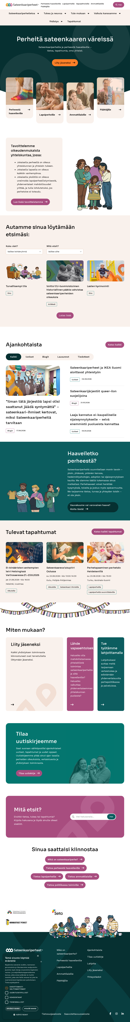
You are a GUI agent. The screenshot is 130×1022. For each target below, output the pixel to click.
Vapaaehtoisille (82, 4)
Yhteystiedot (94, 977)
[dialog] (22, 986)
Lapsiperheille (68, 4)
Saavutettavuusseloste (77, 1014)
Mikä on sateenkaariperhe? (67, 952)
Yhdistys (54, 21)
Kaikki (13, 356)
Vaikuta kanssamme (105, 13)
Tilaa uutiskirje (95, 956)
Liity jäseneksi (95, 970)
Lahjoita (91, 963)
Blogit (45, 356)
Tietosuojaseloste (51, 1014)
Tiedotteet (83, 356)
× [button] (38, 956)
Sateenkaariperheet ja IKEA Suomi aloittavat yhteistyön (95, 370)
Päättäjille (45, 6)
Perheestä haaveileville (51, 4)
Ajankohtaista (94, 950)
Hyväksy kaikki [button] (13, 1008)
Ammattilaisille (97, 4)
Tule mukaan (78, 13)
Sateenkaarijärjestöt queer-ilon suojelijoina (93, 393)
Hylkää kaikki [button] (30, 1008)
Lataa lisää (65, 315)
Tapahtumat (74, 21)
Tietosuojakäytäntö (12, 982)
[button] (21, 1015)
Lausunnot (63, 356)
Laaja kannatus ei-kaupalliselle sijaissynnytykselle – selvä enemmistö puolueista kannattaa (94, 419)
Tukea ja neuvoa (53, 13)
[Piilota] (38, 13)
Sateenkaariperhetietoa (22, 13)
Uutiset (30, 356)
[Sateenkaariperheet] (22, 4)
